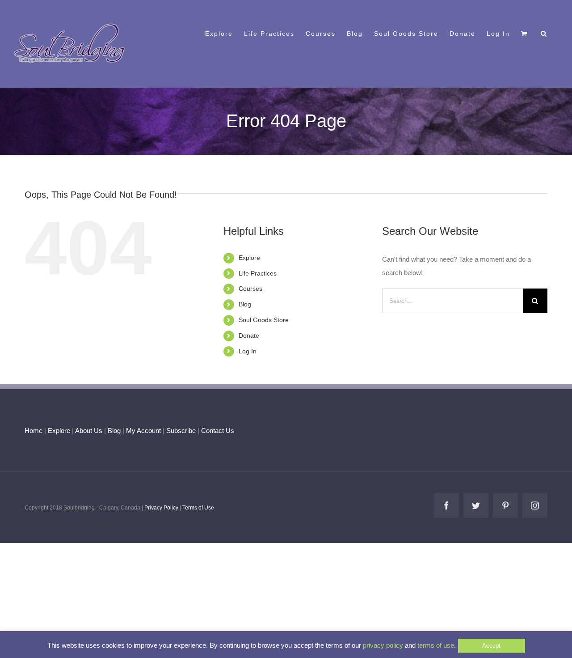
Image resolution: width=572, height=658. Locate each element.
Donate (249, 335)
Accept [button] (491, 645)
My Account (143, 430)
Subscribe (181, 430)
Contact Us (216, 430)
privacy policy (383, 645)
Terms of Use (198, 508)
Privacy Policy (161, 508)
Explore (249, 257)
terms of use (435, 645)
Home (33, 430)
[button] (544, 32)
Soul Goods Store (264, 319)
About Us (88, 430)
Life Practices (258, 273)
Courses (250, 288)
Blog (245, 304)
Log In (248, 351)
